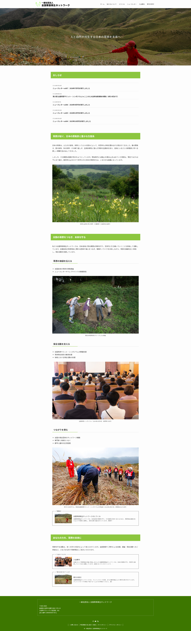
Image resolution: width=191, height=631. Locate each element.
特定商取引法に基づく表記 (88, 625)
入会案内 (76, 559)
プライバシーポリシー (115, 625)
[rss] (98, 621)
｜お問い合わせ (73, 625)
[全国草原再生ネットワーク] (53, 4)
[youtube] (95, 621)
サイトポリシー (102, 625)
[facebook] (93, 621)
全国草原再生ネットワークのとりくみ (87, 516)
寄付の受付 (77, 577)
